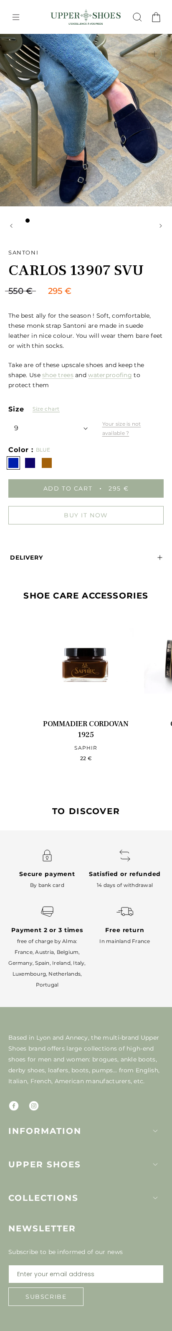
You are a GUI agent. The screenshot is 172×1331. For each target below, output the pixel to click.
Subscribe (45, 1296)
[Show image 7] (78, 220)
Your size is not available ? (121, 428)
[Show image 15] (144, 220)
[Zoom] (154, 53)
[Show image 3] (44, 220)
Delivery (26, 557)
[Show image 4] (53, 220)
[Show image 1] (27, 220)
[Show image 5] (61, 220)
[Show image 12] (119, 220)
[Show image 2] (36, 220)
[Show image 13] (128, 220)
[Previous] (11, 226)
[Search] (137, 17)
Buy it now (86, 515)
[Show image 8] (86, 220)
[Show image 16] (86, 231)
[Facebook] (13, 1105)
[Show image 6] (69, 220)
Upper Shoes (44, 1164)
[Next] (160, 226)
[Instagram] (33, 1105)
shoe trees (57, 375)
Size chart (46, 409)
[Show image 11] (111, 220)
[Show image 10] (103, 220)
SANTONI (23, 252)
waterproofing (110, 375)
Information (44, 1131)
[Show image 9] (94, 220)
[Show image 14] (136, 220)
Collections (43, 1198)
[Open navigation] (16, 17)
